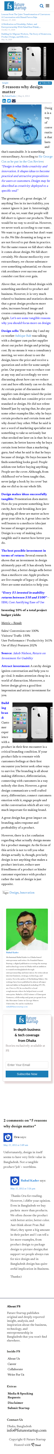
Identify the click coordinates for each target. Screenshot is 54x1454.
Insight (5, 83)
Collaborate (15, 1369)
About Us (14, 1358)
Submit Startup (18, 1408)
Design (14, 892)
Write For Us (16, 1374)
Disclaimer (15, 1403)
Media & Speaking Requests (20, 1395)
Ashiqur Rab (23, 336)
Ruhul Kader (10, 96)
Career (12, 1364)
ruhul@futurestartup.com (17, 1007)
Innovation (27, 892)
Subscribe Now (27, 1074)
